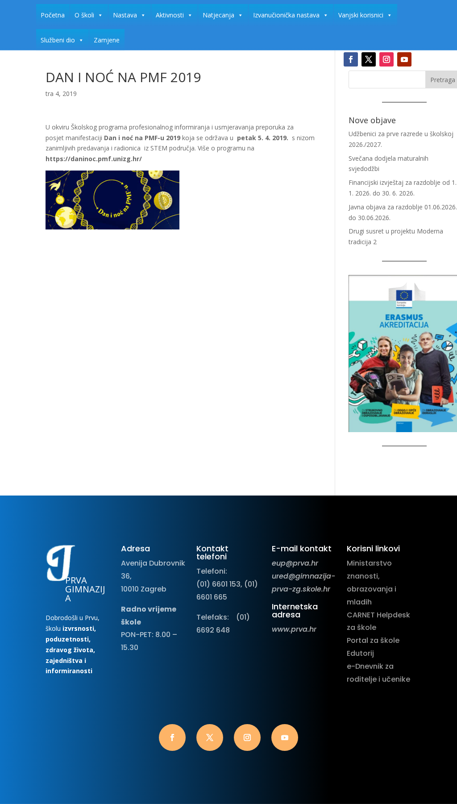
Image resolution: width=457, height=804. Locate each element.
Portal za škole (373, 640)
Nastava (125, 15)
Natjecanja (218, 15)
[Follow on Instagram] (386, 59)
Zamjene (107, 40)
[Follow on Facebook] (351, 59)
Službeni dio (58, 40)
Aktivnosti (170, 15)
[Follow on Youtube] (404, 59)
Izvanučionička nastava (286, 15)
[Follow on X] (368, 59)
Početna (53, 15)
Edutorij (360, 653)
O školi (84, 15)
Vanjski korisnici (360, 15)
